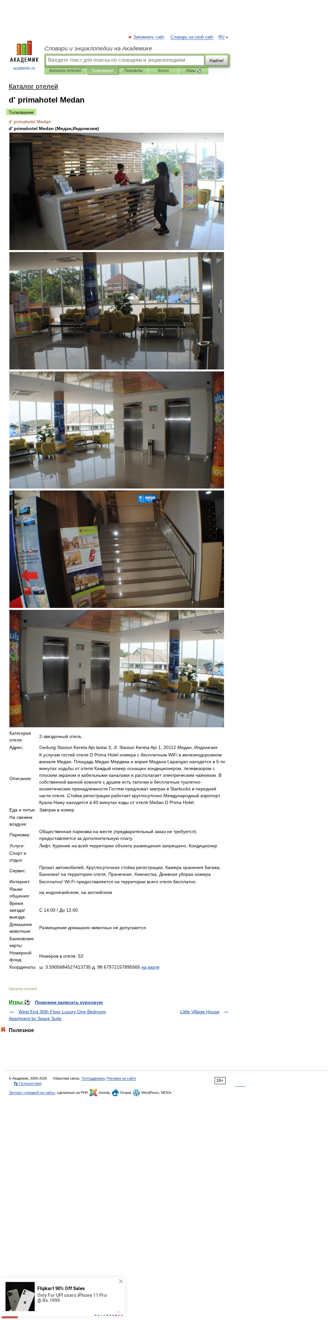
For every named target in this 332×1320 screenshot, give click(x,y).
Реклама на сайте (121, 1078)
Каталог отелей (65, 70)
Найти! (216, 60)
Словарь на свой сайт (192, 37)
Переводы (133, 70)
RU (221, 37)
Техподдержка (93, 1078)
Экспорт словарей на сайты (32, 1092)
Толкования (102, 70)
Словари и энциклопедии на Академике (98, 48)
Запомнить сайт (149, 37)
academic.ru (24, 68)
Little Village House (199, 1011)
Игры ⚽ (194, 70)
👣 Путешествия (28, 1083)
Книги (163, 70)
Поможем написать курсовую (69, 1002)
